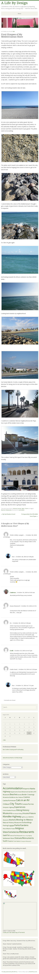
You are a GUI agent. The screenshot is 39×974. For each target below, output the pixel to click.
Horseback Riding (17, 813)
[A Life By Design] (20, 28)
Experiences (19, 807)
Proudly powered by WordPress (9, 971)
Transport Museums (26, 841)
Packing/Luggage (8, 825)
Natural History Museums (12, 822)
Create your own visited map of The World (14, 932)
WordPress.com (33, 971)
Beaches (3, 510)
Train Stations (16, 841)
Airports (26, 789)
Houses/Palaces (29, 813)
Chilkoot (6, 804)
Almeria (15, 508)
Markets (12, 820)
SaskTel (6, 835)
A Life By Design (14, 3)
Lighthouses (24, 817)
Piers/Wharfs (7, 828)
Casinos (26, 797)
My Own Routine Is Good (8, 514)
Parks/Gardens (21, 825)
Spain (23, 508)
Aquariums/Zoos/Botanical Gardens (22, 792)
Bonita (20, 795)
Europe (19, 508)
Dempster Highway (8, 807)
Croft (11, 650)
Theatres (10, 841)
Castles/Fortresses (9, 800)
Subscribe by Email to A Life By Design (12, 757)
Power (13, 828)
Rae (14, 31)
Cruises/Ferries (28, 804)
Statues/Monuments (24, 838)
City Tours (15, 803)
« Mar (4, 740)
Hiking (19, 810)
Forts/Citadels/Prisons (9, 810)
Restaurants (9, 510)
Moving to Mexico (24, 819)
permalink (21, 510)
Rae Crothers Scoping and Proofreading (13, 749)
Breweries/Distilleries (9, 797)
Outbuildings (27, 822)
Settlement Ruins (8, 838)
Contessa (13, 592)
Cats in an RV (22, 800)
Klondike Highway (12, 816)
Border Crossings (28, 794)
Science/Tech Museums (16, 835)
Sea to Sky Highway (27, 835)
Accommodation (13, 788)
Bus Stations (19, 797)
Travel (26, 508)
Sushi (5, 841)
